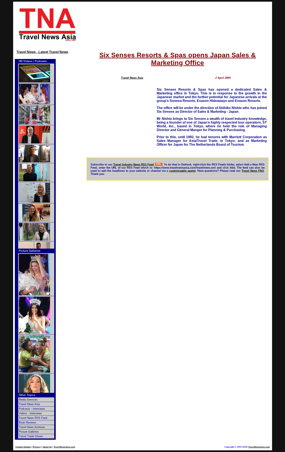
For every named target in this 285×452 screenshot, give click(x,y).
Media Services (28, 399)
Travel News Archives (32, 427)
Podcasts (41, 61)
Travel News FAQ (253, 170)
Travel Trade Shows (31, 436)
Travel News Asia (132, 77)
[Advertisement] (177, 24)
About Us (47, 447)
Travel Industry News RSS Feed (133, 164)
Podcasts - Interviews (32, 408)
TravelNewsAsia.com (64, 447)
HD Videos (25, 61)
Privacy (37, 447)
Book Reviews (27, 422)
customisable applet (182, 170)
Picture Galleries (29, 250)
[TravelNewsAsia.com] (47, 41)
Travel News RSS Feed (33, 417)
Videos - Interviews (30, 413)
